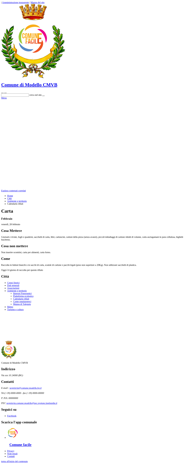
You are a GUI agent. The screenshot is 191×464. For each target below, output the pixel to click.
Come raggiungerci (22, 301)
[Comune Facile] (12, 437)
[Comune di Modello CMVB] (33, 77)
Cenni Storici (13, 282)
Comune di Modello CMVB (29, 84)
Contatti (11, 456)
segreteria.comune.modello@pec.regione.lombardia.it (31, 403)
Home (10, 195)
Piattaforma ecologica (23, 296)
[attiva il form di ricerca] (2, 92)
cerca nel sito (35, 95)
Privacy (10, 451)
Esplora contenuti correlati (13, 190)
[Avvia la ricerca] (43, 95)
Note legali (12, 453)
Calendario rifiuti (21, 299)
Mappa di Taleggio (22, 304)
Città (9, 198)
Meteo (10, 307)
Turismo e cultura (15, 309)
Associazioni (13, 288)
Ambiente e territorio (17, 201)
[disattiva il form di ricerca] (5, 92)
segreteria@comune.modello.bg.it (25, 388)
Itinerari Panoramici (22, 293)
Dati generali (13, 285)
